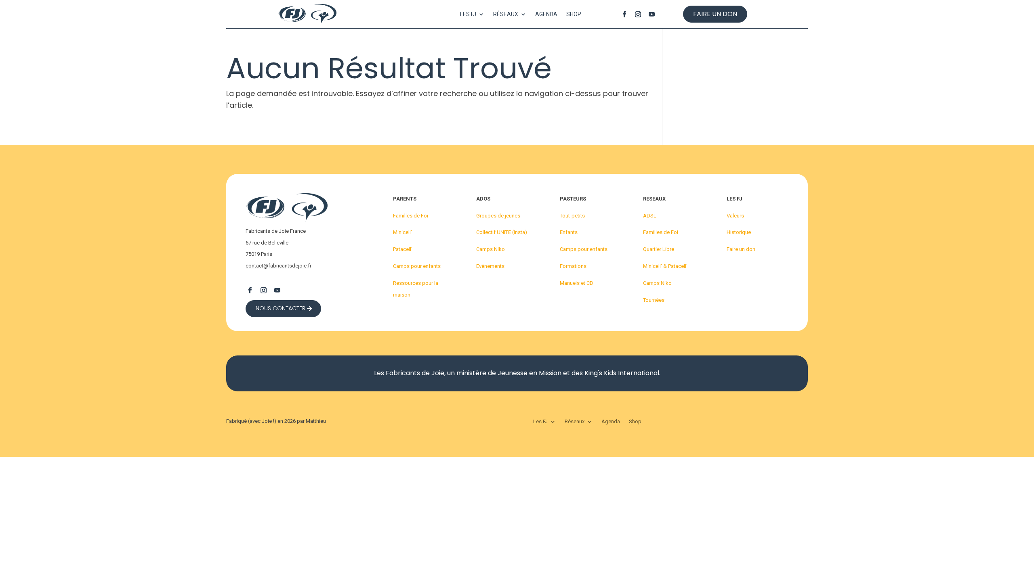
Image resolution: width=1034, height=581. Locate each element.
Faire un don (715, 14)
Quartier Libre (658, 249)
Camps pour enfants (417, 266)
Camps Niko (490, 249)
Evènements (490, 266)
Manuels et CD (576, 283)
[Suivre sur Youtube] (652, 14)
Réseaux (505, 14)
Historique (739, 232)
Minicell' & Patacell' (665, 266)
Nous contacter (280, 308)
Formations (573, 266)
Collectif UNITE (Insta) (501, 232)
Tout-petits (572, 216)
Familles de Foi (410, 216)
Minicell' (402, 232)
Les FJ (468, 14)
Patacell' (402, 249)
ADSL (649, 216)
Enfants (569, 232)
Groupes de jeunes (498, 216)
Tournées (653, 300)
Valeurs (735, 216)
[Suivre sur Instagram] (638, 14)
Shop (573, 14)
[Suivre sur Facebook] (624, 14)
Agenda (546, 14)
